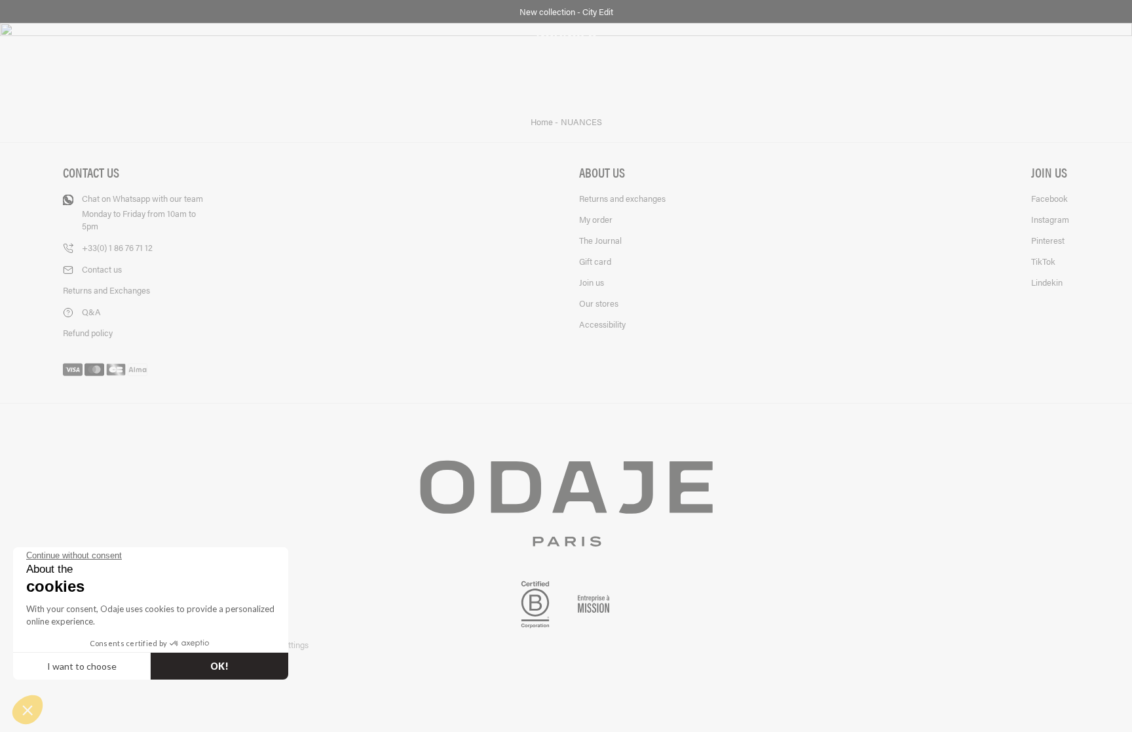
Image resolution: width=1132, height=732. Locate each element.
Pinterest (1048, 240)
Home (543, 122)
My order (596, 219)
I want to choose (82, 666)
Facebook (1049, 198)
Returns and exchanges (622, 198)
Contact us (102, 269)
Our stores (598, 303)
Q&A (91, 311)
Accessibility (602, 324)
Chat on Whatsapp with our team (142, 212)
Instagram (1050, 219)
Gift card (595, 261)
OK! (219, 666)
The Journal (600, 240)
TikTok (1043, 261)
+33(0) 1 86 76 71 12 (117, 247)
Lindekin (1047, 282)
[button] (27, 709)
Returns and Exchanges (106, 290)
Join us (591, 282)
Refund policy (88, 332)
